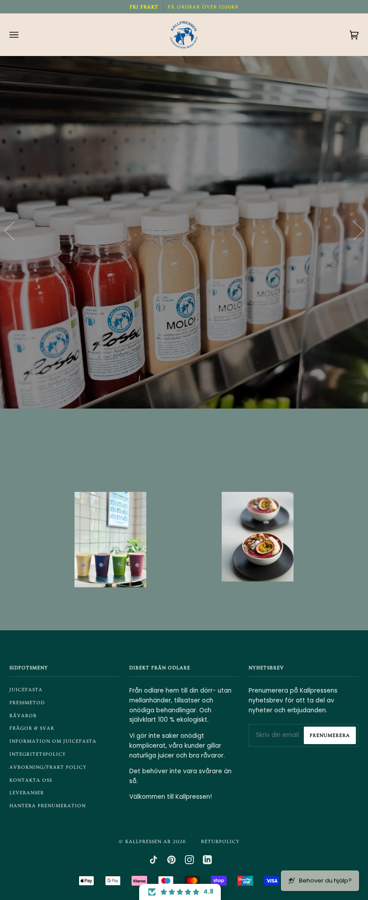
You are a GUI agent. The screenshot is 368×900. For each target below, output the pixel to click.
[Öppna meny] (22, 34)
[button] (180, 892)
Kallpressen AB (148, 841)
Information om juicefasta (52, 741)
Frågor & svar (31, 728)
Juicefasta (26, 690)
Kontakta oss (30, 780)
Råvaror (23, 716)
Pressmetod (27, 703)
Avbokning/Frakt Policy (48, 767)
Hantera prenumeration (47, 806)
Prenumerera (330, 735)
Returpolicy (220, 841)
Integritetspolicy (37, 754)
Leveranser (26, 793)
